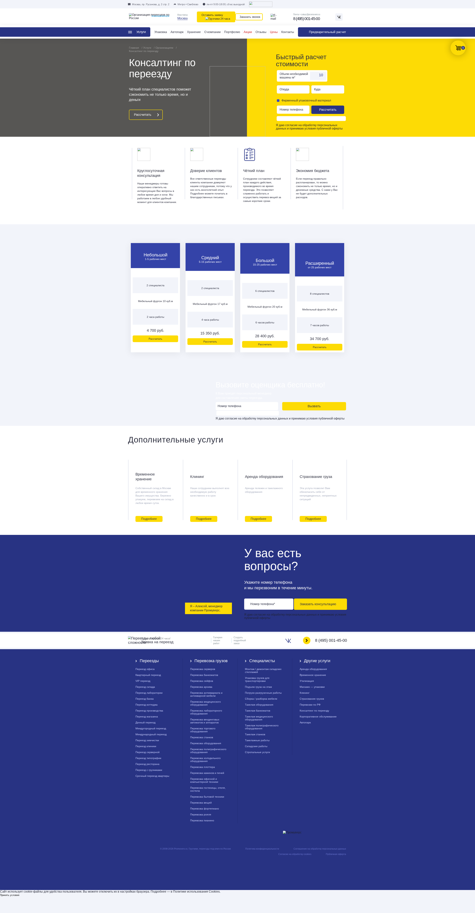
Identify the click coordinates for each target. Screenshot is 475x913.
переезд (142, 680)
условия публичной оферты (323, 128)
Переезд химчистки (147, 740)
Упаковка (160, 32)
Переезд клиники (145, 746)
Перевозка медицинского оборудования (205, 703)
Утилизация (307, 680)
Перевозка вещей (201, 802)
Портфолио (232, 32)
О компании (212, 32)
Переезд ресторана (147, 764)
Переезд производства (149, 710)
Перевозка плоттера (202, 767)
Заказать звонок (250, 16)
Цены (274, 32)
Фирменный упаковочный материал (306, 100)
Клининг (197, 477)
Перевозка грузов (211, 660)
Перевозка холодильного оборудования (205, 760)
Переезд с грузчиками (148, 769)
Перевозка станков (201, 737)
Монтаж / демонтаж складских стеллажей (263, 670)
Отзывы (260, 32)
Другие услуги (317, 660)
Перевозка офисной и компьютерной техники (204, 780)
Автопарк (177, 32)
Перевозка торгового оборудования (202, 730)
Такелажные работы (257, 740)
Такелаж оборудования (259, 704)
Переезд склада (145, 686)
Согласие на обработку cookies (294, 854)
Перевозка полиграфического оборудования (208, 751)
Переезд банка (144, 698)
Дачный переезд (145, 722)
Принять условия (9, 895)
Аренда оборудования (264, 477)
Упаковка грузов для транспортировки (257, 679)
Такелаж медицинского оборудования (259, 718)
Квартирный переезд (148, 674)
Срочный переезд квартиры (152, 775)
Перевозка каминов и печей (207, 772)
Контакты (287, 32)
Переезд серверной (147, 752)
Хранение (194, 32)
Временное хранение (145, 476)
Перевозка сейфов (201, 680)
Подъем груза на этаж (258, 686)
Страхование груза (316, 477)
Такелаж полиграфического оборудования (262, 727)
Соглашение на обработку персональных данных (320, 849)
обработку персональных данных (265, 418)
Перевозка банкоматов (204, 674)
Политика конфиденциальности (262, 849)
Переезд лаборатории (149, 692)
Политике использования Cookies (196, 891)
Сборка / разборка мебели (261, 698)
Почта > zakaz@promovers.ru (306, 14)
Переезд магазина (146, 716)
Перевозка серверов (202, 669)
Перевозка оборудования (205, 743)
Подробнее (149, 518)
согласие (291, 125)
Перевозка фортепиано (204, 808)
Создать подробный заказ (240, 640)
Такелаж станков (255, 734)
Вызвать (314, 406)
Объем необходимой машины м (294, 75)
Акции (248, 32)
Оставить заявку (212, 15)
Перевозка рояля (200, 814)
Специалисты (262, 660)
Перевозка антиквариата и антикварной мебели (206, 694)
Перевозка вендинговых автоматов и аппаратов (204, 721)
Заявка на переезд (157, 640)
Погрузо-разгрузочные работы (263, 692)
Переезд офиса (145, 669)
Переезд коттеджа (146, 704)
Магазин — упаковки (312, 686)
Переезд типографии (148, 758)
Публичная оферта (336, 854)
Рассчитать (142, 115)
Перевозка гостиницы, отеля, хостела (208, 789)
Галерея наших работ (217, 640)
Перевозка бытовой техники (207, 796)
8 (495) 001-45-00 (306, 18)
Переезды (149, 660)
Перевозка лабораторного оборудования (206, 712)
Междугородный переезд (150, 728)
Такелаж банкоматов (257, 710)
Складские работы (256, 746)
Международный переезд (151, 734)
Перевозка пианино (202, 820)
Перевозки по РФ (310, 704)
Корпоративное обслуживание (318, 716)
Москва (182, 18)
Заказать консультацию (318, 604)
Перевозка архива (201, 686)
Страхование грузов (312, 698)
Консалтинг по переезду (314, 710)
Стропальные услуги (257, 752)
